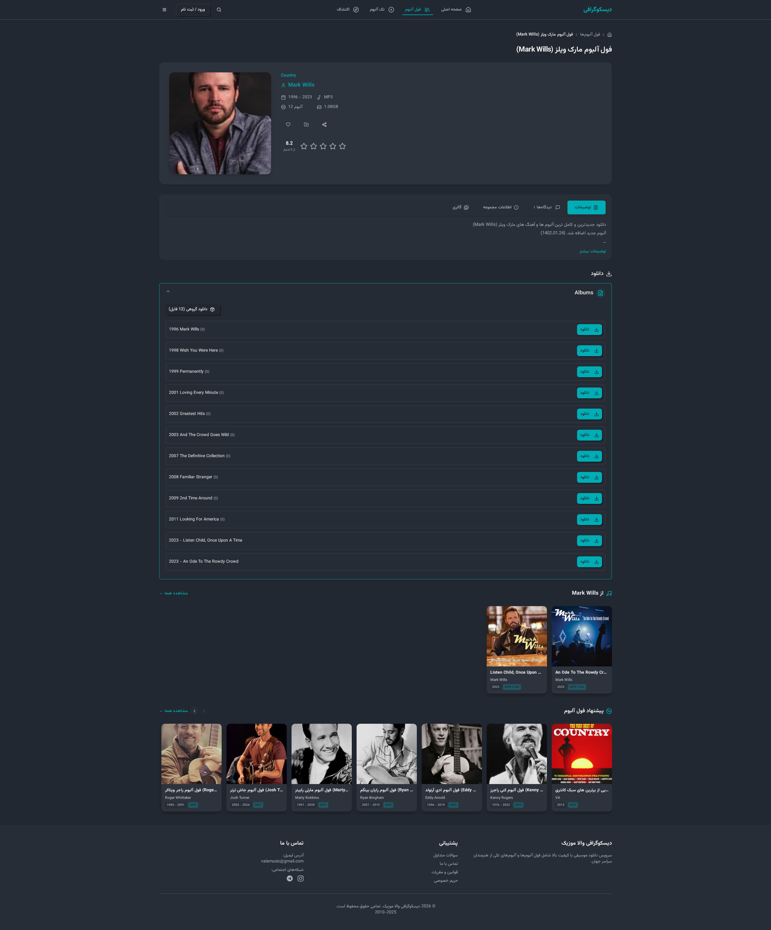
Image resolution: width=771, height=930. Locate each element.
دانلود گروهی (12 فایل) (188, 309)
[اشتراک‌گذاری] (324, 124)
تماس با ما (449, 864)
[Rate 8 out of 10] (333, 146)
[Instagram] (301, 878)
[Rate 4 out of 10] (313, 146)
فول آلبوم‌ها (590, 35)
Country (288, 76)
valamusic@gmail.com (282, 861)
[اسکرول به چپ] (194, 711)
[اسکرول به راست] (204, 711)
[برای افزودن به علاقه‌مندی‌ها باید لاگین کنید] (288, 124)
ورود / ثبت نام (193, 9)
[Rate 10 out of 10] (342, 146)
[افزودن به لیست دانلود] (306, 124)
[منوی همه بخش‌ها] (164, 9)
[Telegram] (290, 878)
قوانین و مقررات (445, 872)
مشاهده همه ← (173, 593)
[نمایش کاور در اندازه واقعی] (220, 123)
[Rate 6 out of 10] (323, 146)
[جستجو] (219, 9)
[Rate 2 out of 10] (304, 146)
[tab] (586, 207)
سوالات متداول (445, 855)
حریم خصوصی (446, 881)
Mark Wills (301, 85)
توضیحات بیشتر (592, 251)
